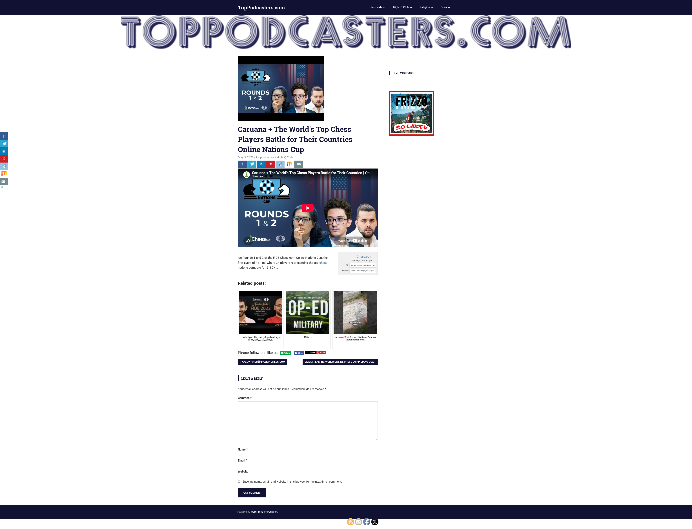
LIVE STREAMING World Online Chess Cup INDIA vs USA (339, 362)
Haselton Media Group (37, 523)
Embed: (345, 271)
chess (323, 262)
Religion (425, 7)
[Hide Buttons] (2, 188)
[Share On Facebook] (242, 164)
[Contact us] (298, 164)
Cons (444, 7)
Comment (245, 398)
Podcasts (376, 7)
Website (243, 471)
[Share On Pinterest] (270, 164)
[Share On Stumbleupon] (289, 164)
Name (243, 449)
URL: (347, 265)
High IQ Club (401, 7)
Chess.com (364, 256)
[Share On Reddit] (280, 164)
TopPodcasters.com (261, 7)
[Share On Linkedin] (261, 164)
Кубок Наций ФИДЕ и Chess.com (263, 362)
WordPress (257, 511)
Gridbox (272, 511)
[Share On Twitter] (251, 164)
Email (242, 460)
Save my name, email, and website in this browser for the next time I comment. (292, 481)
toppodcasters (265, 157)
